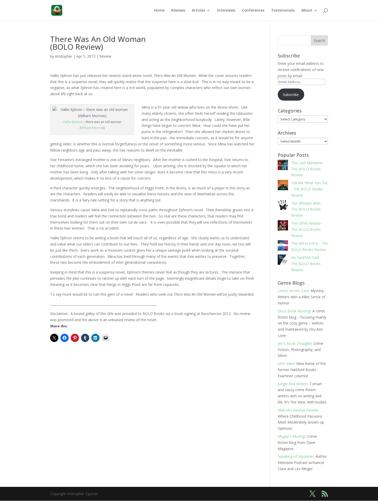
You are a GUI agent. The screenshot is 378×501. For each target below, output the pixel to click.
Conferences (253, 10)
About (306, 10)
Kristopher (63, 56)
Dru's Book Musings (294, 311)
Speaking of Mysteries (296, 456)
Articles (198, 10)
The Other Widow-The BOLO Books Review (306, 229)
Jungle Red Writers (293, 383)
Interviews (226, 10)
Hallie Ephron (73, 122)
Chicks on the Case (293, 290)
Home (159, 10)
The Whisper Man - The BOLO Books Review (307, 209)
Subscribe (291, 94)
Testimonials (283, 10)
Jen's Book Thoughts (295, 343)
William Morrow (92, 128)
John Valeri (286, 363)
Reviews (178, 10)
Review (105, 56)
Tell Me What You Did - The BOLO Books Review (309, 189)
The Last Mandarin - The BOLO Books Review (308, 169)
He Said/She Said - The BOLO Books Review (306, 263)
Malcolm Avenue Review (298, 410)
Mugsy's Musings (292, 436)
